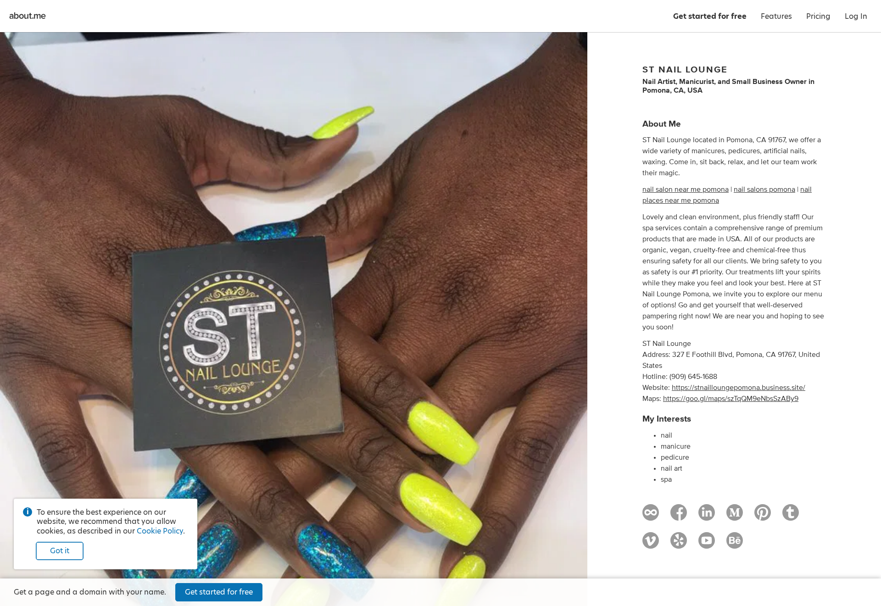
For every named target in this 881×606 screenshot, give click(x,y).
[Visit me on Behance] (734, 544)
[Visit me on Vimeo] (650, 544)
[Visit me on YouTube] (706, 544)
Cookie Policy (160, 531)
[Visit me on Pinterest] (762, 516)
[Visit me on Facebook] (678, 516)
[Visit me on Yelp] (678, 544)
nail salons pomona (764, 189)
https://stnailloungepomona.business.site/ (738, 387)
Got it (59, 550)
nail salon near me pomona (685, 189)
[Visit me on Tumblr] (790, 516)
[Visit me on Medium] (734, 516)
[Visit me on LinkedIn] (706, 516)
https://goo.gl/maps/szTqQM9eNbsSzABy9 (730, 398)
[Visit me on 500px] (650, 516)
